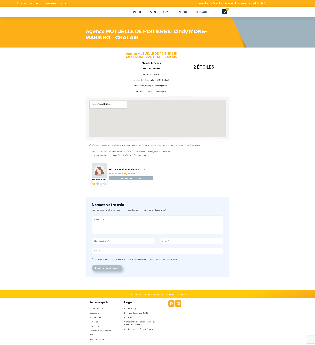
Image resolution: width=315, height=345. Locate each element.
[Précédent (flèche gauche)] (4, 172)
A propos (183, 12)
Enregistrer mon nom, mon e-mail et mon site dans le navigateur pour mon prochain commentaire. (136, 259)
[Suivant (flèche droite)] (310, 172)
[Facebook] (171, 303)
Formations (137, 12)
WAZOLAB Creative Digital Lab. (174, 294)
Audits (153, 12)
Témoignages (200, 12)
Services (167, 12)
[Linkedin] (178, 303)
